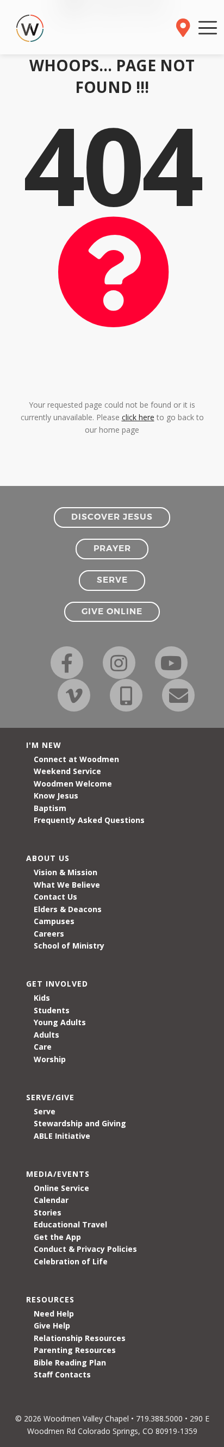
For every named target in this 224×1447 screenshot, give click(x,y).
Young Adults (60, 1022)
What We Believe (67, 885)
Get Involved (57, 983)
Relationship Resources (80, 1338)
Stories (47, 1212)
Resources (50, 1299)
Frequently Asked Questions (89, 820)
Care (43, 1046)
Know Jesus (56, 795)
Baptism (50, 808)
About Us (48, 858)
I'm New (43, 745)
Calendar (51, 1200)
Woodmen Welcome (73, 783)
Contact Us (55, 896)
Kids (42, 998)
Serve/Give (50, 1097)
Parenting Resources (75, 1350)
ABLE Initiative (62, 1136)
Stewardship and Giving (80, 1123)
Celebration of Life (71, 1261)
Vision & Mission (65, 872)
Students (52, 1010)
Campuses (54, 921)
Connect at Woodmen (76, 759)
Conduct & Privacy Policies (85, 1249)
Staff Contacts (62, 1374)
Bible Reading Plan (70, 1362)
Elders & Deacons (68, 909)
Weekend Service (67, 771)
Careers (49, 933)
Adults (46, 1035)
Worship (50, 1059)
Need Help (54, 1313)
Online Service (61, 1188)
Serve (44, 1111)
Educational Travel (70, 1224)
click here (138, 417)
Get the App (57, 1237)
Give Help (52, 1325)
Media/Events (58, 1174)
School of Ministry (69, 945)
